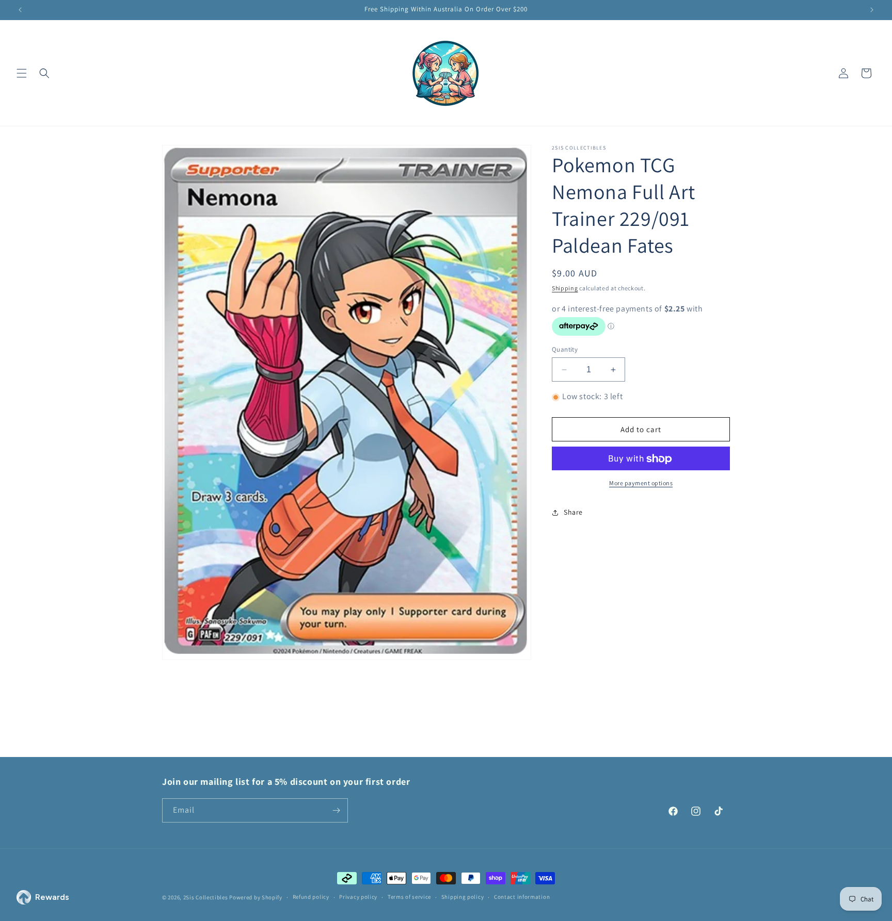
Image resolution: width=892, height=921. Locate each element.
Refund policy (311, 896)
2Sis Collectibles (205, 897)
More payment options (641, 483)
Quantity (565, 349)
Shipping (565, 288)
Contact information (522, 896)
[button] (21, 73)
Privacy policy (358, 896)
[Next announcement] (872, 10)
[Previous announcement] (20, 10)
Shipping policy (462, 896)
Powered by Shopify (255, 897)
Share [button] (573, 512)
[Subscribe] (336, 810)
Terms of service (409, 896)
